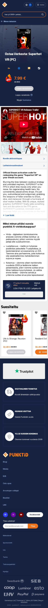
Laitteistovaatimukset (13, 165)
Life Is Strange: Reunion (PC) (14, 339)
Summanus (27, 100)
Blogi (5, 462)
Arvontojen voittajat (11, 491)
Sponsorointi (7, 543)
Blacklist (6, 498)
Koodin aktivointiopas (12, 158)
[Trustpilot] (24, 294)
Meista (5, 469)
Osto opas (7, 483)
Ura (4, 550)
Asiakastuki (35, 515)
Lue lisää (10, 215)
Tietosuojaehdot (9, 564)
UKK (4, 505)
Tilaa (33, 526)
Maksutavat (7, 535)
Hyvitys (5, 571)
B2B (4, 476)
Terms (5, 557)
